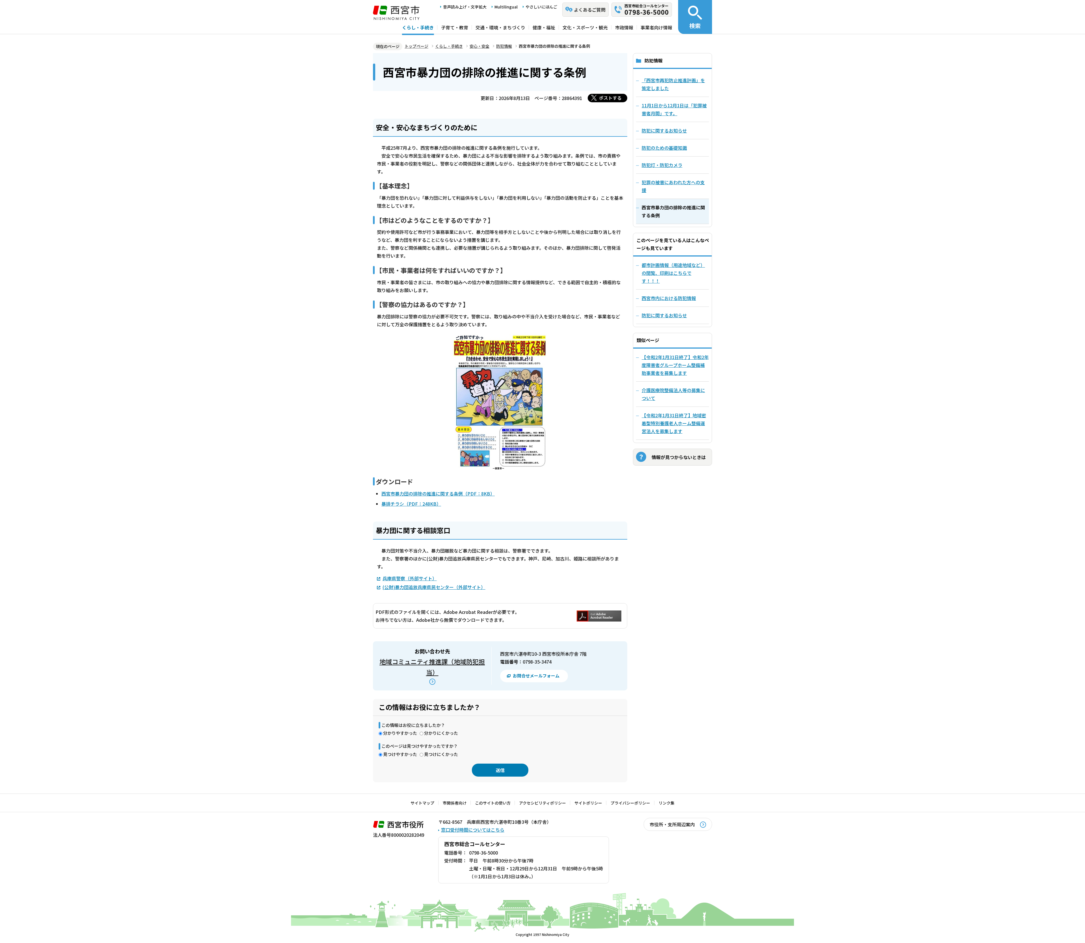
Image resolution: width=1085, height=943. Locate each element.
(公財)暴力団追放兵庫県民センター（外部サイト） (434, 587)
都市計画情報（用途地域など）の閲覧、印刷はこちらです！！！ (673, 273)
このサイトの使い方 (493, 803)
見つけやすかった (400, 754)
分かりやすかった (400, 733)
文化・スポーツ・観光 (585, 27)
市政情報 (624, 27)
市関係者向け (454, 803)
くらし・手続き (418, 27)
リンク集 (666, 803)
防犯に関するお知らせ (664, 315)
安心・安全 (479, 46)
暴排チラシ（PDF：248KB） (411, 503)
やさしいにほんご (541, 7)
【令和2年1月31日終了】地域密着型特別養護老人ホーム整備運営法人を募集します (674, 423)
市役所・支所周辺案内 (672, 824)
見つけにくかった (441, 754)
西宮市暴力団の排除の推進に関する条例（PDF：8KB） (438, 493)
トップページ (416, 46)
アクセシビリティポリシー (542, 803)
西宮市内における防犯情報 (669, 298)
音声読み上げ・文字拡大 (465, 7)
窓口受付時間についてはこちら (472, 829)
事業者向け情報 (656, 27)
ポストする (610, 97)
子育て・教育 (454, 27)
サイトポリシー (588, 803)
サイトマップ (422, 803)
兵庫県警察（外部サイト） (410, 578)
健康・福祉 (544, 27)
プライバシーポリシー (630, 803)
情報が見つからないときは (679, 457)
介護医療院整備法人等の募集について (673, 394)
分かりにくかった (441, 733)
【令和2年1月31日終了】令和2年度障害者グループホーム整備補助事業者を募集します (675, 365)
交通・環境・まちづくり (500, 27)
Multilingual (506, 7)
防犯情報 (504, 46)
